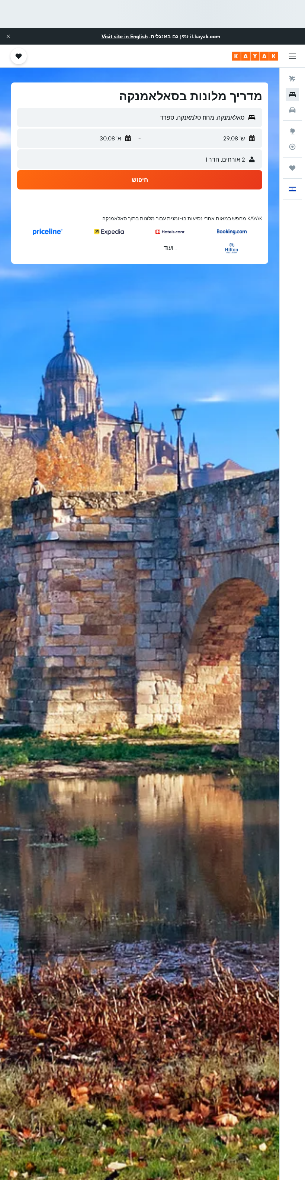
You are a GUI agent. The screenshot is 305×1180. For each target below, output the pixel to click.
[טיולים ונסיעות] (292, 168)
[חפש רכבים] (292, 110)
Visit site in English (125, 36)
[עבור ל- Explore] (292, 131)
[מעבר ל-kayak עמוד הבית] (255, 56)
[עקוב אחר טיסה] (292, 146)
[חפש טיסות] (292, 78)
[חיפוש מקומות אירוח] (292, 94)
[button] (8, 36)
